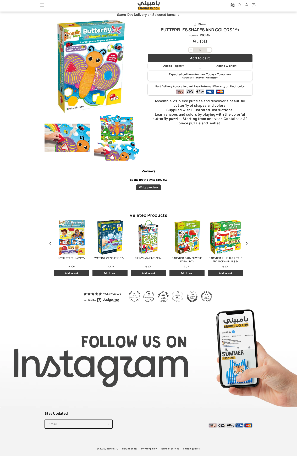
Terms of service (170, 448)
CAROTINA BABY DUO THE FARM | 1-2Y (187, 260)
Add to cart (71, 273)
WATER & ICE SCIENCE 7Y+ (110, 258)
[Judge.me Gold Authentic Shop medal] (134, 296)
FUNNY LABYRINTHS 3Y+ (149, 258)
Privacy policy (149, 448)
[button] (42, 5)
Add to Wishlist (226, 66)
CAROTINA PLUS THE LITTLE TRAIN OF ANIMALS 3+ (225, 260)
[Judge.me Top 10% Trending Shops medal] (206, 296)
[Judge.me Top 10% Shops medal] (192, 296)
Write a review (148, 187)
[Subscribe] (108, 424)
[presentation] (50, 243)
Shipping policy (191, 448)
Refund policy (130, 448)
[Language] (232, 5)
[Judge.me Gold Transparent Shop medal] (148, 296)
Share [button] (202, 24)
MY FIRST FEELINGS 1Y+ (71, 258)
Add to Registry (173, 66)
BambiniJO (112, 448)
